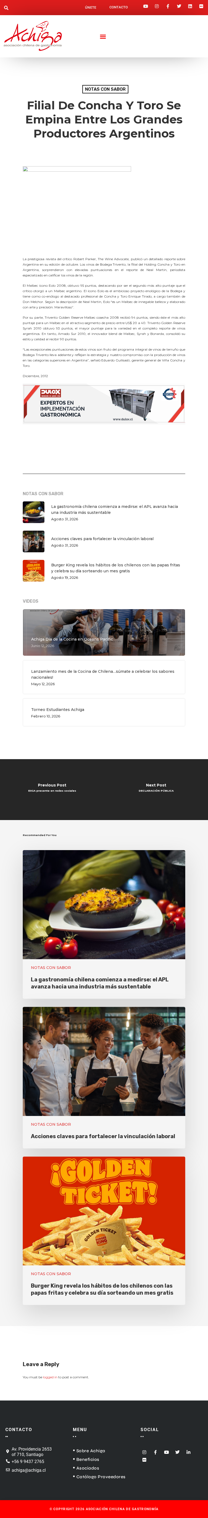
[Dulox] (104, 427)
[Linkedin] (190, 5)
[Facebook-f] (168, 5)
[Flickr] (201, 5)
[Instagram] (157, 5)
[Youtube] (146, 5)
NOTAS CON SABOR (105, 89)
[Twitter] (179, 5)
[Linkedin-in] (189, 1450)
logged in (50, 1377)
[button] (6, 8)
